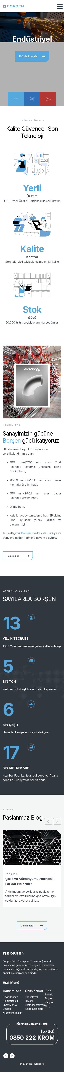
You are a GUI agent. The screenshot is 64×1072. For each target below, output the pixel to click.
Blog (47, 1006)
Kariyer (49, 1002)
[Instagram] (6, 1055)
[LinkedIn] (12, 1055)
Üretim (48, 990)
